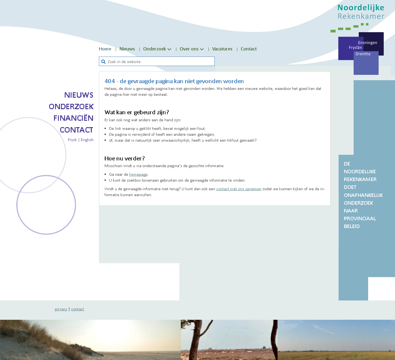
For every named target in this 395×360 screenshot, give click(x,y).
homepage (138, 174)
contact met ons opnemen (238, 188)
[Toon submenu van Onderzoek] (169, 49)
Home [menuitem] (105, 48)
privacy (61, 308)
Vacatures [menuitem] (222, 48)
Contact (77, 129)
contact (77, 308)
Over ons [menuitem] (189, 48)
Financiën (73, 117)
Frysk (72, 139)
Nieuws (79, 94)
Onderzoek (71, 106)
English (87, 139)
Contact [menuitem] (249, 48)
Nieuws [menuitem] (127, 48)
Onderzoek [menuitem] (154, 48)
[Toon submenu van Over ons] (202, 49)
